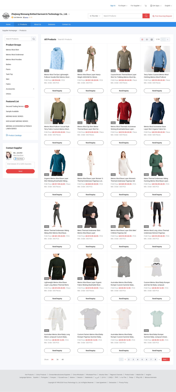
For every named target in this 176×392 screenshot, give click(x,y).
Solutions (51, 24)
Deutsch (80, 377)
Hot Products (29, 375)
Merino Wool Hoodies (14, 59)
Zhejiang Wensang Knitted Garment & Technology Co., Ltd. (39, 14)
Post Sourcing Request (163, 16)
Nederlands (89, 377)
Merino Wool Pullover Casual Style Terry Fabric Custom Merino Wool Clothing (56, 129)
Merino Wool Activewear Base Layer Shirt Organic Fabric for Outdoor (155, 129)
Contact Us (66, 24)
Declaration (112, 382)
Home (8, 24)
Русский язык (62, 377)
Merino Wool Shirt (12, 50)
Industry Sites (103, 375)
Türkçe (131, 377)
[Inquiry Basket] (146, 5)
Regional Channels (116, 375)
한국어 (104, 377)
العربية (97, 377)
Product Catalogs (15, 135)
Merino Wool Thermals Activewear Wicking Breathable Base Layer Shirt (123, 129)
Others (8, 94)
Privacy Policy (123, 382)
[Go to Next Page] (167, 39)
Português (44, 377)
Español (36, 377)
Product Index (129, 375)
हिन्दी (116, 377)
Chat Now (20, 159)
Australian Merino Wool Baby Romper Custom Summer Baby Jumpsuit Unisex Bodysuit (122, 285)
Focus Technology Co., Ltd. (72, 382)
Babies (8, 64)
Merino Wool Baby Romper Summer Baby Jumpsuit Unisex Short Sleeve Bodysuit (155, 336)
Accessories (10, 89)
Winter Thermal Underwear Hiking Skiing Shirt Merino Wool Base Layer (56, 233)
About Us (37, 24)
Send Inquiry (57, 91)
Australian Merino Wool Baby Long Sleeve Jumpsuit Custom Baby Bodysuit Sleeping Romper (57, 336)
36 (57, 359)
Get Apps (156, 5)
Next (165, 359)
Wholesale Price (91, 375)
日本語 (110, 377)
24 (52, 359)
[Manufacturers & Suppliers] (17, 5)
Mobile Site (139, 375)
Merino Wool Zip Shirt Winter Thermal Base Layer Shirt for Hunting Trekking (88, 129)
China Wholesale (78, 375)
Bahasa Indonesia (150, 377)
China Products (41, 375)
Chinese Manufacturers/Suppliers (59, 375)
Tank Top (9, 74)
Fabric (8, 84)
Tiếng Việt (139, 377)
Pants (8, 69)
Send (20, 171)
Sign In (112, 5)
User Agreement (101, 382)
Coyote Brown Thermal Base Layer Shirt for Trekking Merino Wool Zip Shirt (123, 77)
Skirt (7, 79)
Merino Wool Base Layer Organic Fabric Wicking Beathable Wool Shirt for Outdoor (89, 285)
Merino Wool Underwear (15, 54)
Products (23, 24)
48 (63, 359)
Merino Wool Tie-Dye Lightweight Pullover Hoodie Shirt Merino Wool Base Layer (56, 77)
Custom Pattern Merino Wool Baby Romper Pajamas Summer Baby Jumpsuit (90, 336)
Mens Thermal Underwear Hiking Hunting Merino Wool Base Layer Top (156, 181)
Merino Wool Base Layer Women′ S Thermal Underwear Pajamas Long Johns (90, 181)
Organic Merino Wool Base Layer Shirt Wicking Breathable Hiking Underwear (56, 181)
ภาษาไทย (123, 377)
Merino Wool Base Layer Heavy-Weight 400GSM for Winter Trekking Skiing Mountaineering (89, 77)
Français (53, 377)
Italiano (72, 377)
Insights (148, 375)
